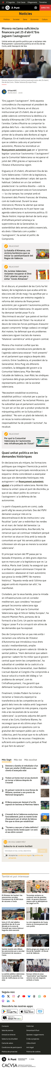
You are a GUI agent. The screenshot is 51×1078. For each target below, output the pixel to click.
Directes (45, 8)
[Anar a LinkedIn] (8, 1001)
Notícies (25, 14)
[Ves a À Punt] (12, 8)
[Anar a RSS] (14, 1001)
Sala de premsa (7, 1030)
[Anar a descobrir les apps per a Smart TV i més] (12, 1018)
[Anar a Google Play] (10, 1011)
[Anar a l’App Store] (27, 1011)
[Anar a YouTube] (24, 996)
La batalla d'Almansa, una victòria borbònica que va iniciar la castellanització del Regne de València (18, 254)
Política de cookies (33, 1052)
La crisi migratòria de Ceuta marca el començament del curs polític (37, 924)
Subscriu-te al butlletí (10, 1039)
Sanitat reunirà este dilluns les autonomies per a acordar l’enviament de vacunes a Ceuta (13, 952)
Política (6, 19)
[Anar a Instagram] (14, 996)
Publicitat (30, 1026)
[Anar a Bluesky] (29, 996)
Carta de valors (7, 1043)
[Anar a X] (9, 996)
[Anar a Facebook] (3, 996)
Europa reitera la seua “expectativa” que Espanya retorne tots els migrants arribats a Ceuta (36, 977)
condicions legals (24, 855)
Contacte (5, 1026)
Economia (34, 19)
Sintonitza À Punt (32, 1030)
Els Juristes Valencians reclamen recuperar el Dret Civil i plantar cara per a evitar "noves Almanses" (17, 275)
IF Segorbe (10, 2)
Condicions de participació (12, 1047)
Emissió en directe (8, 1035)
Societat (16, 19)
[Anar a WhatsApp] (40, 996)
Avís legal (30, 1047)
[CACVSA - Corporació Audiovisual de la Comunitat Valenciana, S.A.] (19, 1065)
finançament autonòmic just (16, 149)
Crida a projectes (32, 1039)
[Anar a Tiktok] (19, 996)
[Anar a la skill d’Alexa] (40, 1011)
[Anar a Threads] (35, 996)
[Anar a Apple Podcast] (3, 1001)
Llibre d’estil (31, 1043)
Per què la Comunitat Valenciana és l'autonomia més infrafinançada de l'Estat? (19, 441)
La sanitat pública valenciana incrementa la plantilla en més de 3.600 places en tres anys (13, 977)
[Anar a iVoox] (45, 996)
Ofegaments (32, 2)
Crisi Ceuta (21, 2)
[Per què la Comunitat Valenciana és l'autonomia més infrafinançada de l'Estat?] (42, 442)
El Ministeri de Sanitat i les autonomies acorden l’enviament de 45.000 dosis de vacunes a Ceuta (12, 898)
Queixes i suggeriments (35, 1035)
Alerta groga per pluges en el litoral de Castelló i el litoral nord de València (37, 951)
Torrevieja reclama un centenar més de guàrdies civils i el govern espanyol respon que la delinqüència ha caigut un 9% (36, 899)
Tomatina (43, 2)
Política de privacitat (9, 1052)
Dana (25, 19)
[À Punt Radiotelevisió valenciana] (14, 1059)
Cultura (45, 19)
